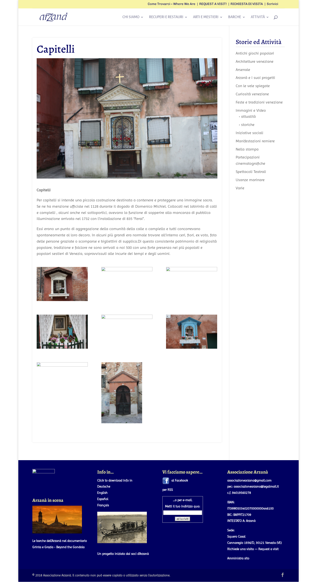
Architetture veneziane (254, 61)
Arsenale (243, 69)
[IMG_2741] (191, 332)
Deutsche (103, 486)
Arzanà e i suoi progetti (255, 77)
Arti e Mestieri (205, 17)
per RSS (167, 490)
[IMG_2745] (126, 393)
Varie (240, 188)
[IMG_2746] (126, 284)
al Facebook (179, 480)
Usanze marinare (250, 179)
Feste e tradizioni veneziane (259, 102)
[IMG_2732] (62, 284)
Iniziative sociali (249, 132)
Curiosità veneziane (252, 94)
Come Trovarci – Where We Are (171, 4)
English (102, 493)
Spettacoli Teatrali (251, 171)
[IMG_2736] (191, 284)
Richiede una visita (240, 549)
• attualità (247, 116)
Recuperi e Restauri (166, 17)
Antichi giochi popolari (255, 53)
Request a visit (268, 549)
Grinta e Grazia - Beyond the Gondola (58, 547)
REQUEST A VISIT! (213, 4)
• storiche (246, 124)
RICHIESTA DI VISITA (247, 4)
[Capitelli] (62, 379)
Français (103, 505)
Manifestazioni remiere (255, 141)
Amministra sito (238, 558)
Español (102, 499)
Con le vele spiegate (253, 85)
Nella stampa (247, 149)
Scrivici (272, 4)
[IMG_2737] (126, 332)
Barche (234, 17)
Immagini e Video (251, 110)
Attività (258, 17)
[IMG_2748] (62, 332)
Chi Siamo (130, 17)
